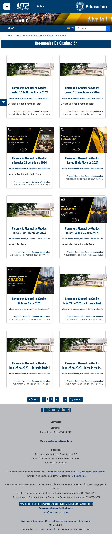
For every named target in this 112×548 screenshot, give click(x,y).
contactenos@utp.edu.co (60, 441)
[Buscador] (108, 28)
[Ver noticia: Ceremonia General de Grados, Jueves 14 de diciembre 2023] (82, 210)
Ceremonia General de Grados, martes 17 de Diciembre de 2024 (29, 89)
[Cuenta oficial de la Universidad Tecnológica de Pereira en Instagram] (58, 410)
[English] (72, 28)
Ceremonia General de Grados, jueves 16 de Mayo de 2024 (82, 160)
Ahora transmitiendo (26, 35)
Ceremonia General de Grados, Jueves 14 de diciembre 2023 (82, 230)
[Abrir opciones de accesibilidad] (3, 102)
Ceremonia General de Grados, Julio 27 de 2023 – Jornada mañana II (82, 367)
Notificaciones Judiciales (56, 512)
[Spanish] (68, 28)
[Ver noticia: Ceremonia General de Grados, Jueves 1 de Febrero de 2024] (29, 210)
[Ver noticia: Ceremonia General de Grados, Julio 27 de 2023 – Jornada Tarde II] (82, 280)
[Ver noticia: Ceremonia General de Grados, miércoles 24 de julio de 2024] (29, 139)
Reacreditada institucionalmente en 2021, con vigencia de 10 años (73, 471)
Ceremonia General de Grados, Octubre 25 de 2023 (29, 300)
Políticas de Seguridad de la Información (71, 521)
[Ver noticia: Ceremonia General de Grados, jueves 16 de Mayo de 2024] (82, 139)
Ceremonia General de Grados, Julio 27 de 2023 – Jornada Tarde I (29, 365)
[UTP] (24, 6)
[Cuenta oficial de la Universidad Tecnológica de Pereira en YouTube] (53, 410)
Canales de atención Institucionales (56, 508)
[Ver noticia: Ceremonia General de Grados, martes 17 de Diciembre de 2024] (29, 69)
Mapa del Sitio (56, 525)
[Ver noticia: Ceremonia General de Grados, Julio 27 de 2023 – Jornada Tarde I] (29, 345)
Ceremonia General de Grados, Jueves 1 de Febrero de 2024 (29, 230)
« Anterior (34, 399)
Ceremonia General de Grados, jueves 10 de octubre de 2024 (82, 89)
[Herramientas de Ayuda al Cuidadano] (68, 410)
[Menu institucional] (6, 6)
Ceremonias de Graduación (52, 35)
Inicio (9, 35)
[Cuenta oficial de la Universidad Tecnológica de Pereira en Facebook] (43, 410)
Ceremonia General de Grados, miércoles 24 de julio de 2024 (29, 160)
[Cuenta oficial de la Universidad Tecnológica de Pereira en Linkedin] (63, 410)
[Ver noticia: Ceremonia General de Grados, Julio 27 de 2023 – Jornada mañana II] (82, 345)
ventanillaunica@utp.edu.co (79, 504)
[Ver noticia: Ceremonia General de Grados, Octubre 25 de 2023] (29, 280)
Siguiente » (76, 399)
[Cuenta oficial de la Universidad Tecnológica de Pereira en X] (48, 410)
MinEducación (79, 476)
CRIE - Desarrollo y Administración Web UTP (61, 529)
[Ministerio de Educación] (82, 6)
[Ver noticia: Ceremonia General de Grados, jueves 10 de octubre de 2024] (82, 69)
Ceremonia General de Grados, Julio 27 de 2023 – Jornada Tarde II (82, 303)
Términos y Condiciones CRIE (35, 521)
